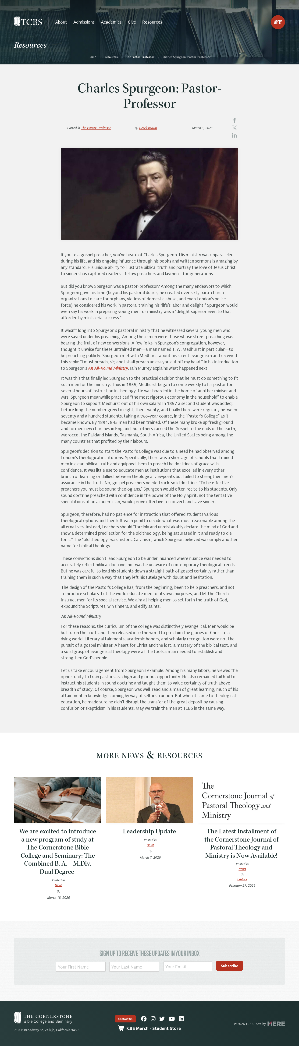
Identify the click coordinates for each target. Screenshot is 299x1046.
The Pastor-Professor (140, 57)
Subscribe (229, 965)
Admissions (84, 22)
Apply (278, 22)
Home (92, 57)
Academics (111, 22)
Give (132, 22)
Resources (152, 22)
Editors (242, 879)
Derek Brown (148, 128)
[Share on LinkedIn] (234, 135)
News (58, 885)
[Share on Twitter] (234, 127)
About (61, 22)
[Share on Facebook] (234, 120)
